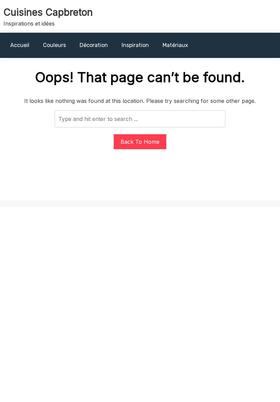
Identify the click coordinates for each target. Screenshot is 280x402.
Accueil (19, 45)
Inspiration (135, 45)
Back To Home (140, 141)
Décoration (94, 45)
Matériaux (175, 45)
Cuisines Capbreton (48, 12)
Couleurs (54, 45)
